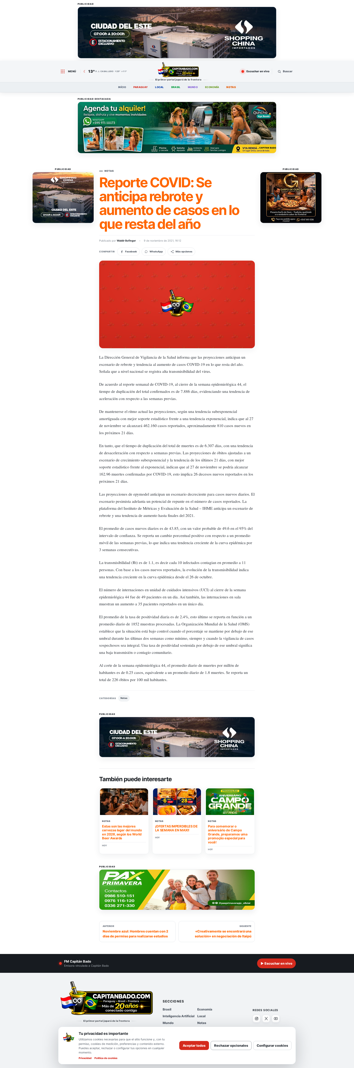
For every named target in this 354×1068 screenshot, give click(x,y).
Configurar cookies (272, 1045)
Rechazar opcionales (231, 1045)
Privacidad (85, 1058)
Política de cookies (105, 1058)
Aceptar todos (194, 1045)
